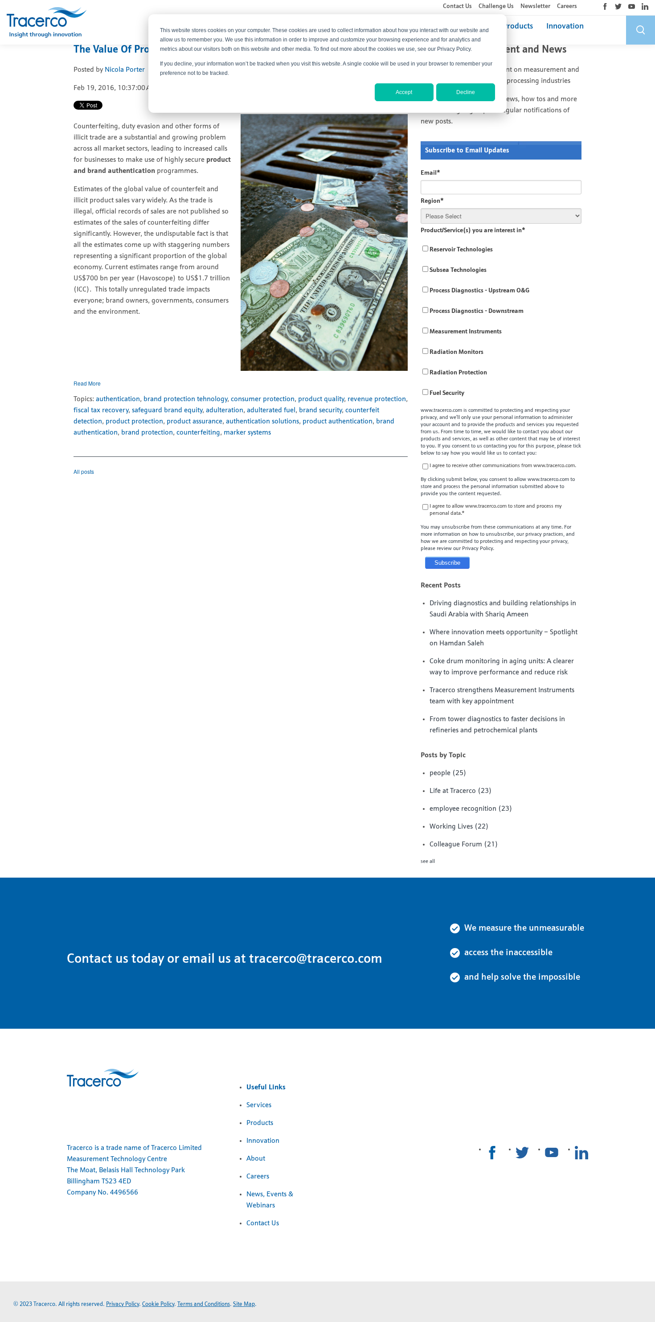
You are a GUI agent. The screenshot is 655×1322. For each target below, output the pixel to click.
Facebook (605, 6)
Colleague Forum (464, 844)
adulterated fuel (271, 410)
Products (518, 26)
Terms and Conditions (203, 1304)
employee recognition (471, 809)
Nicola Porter (125, 70)
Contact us (97, 959)
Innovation (565, 26)
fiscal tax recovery (101, 410)
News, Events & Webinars (269, 1200)
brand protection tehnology (185, 399)
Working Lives (459, 826)
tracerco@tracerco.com (315, 959)
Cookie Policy (158, 1304)
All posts (84, 471)
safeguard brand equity (167, 410)
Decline (465, 92)
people (448, 773)
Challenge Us (496, 6)
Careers (567, 6)
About (255, 1158)
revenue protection (377, 399)
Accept (404, 92)
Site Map (244, 1304)
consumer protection (263, 399)
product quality (321, 399)
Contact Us (457, 6)
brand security (320, 410)
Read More (87, 383)
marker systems (247, 432)
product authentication (338, 421)
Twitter (618, 6)
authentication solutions (262, 421)
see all (428, 861)
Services (258, 1105)
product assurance (194, 421)
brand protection (147, 432)
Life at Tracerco (461, 791)
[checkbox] (501, 321)
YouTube (631, 6)
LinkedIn (645, 6)
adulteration (224, 410)
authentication (118, 399)
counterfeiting (198, 432)
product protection (134, 421)
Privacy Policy (122, 1304)
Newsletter (535, 6)
